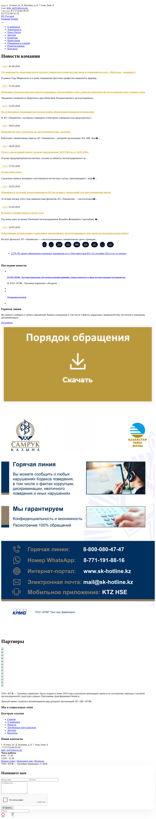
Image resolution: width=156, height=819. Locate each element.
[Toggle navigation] (2, 22)
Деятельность (14, 29)
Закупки (11, 35)
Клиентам (12, 37)
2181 (4, 227)
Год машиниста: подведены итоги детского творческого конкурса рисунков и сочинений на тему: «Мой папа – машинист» (68, 72)
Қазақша (5, 19)
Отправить (7, 808)
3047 (4, 146)
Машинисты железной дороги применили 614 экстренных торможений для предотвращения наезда (56, 192)
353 (110, 244)
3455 (4, 207)
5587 (4, 125)
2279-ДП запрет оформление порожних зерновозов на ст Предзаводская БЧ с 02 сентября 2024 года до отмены (68, 253)
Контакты (12, 48)
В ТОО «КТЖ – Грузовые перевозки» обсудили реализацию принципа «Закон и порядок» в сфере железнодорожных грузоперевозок (66, 277)
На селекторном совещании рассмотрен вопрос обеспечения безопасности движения (47, 112)
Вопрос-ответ (8, 761)
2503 (4, 166)
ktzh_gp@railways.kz (17, 8)
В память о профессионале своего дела (22, 213)
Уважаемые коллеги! (16, 297)
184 (68, 244)
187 (94, 244)
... (51, 244)
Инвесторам (13, 40)
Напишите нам (25, 761)
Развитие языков (16, 46)
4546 (4, 66)
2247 (4, 186)
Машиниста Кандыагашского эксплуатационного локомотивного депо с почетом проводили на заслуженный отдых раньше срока (73, 92)
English (14, 19)
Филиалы (39, 761)
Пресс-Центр (14, 32)
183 (59, 244)
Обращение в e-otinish (18, 43)
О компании (13, 27)
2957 (4, 86)
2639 (4, 106)
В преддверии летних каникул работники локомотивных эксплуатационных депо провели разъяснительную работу (65, 233)
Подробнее (7, 322)
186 (85, 244)
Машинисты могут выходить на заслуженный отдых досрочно (35, 131)
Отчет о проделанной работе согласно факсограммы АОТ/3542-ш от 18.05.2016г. (45, 152)
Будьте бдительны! (11, 172)
